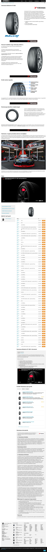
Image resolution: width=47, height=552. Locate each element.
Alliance (25, 524)
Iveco (30, 541)
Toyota (41, 541)
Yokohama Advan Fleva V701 (28, 396)
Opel (35, 541)
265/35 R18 (18, 344)
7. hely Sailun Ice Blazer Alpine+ (19, 540)
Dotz (30, 535)
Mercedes (36, 538)
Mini (35, 539)
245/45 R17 (18, 325)
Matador (36, 524)
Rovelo (36, 528)
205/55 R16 (18, 240)
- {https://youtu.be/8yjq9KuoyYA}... (28, 403)
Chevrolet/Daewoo (26, 540)
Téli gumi (3, 531)
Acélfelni (3, 540)
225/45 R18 (18, 279)
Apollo (25, 525)
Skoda (41, 538)
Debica (25, 528)
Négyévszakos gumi (4, 532)
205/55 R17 (18, 242)
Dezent (30, 534)
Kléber (30, 529)
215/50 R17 (18, 262)
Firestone (25, 530)
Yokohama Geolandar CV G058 (28, 416)
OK (44, 550)
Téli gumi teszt (4, 535)
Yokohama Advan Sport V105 (28, 401)
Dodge (25, 543)
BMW (25, 540)
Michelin (36, 525)
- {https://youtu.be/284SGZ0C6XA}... (28, 418)
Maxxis (36, 525)
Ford (30, 539)
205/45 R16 (18, 227)
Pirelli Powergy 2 (8, 218)
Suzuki (41, 540)
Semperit (42, 524)
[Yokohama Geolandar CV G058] (19, 418)
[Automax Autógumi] (3, 1)
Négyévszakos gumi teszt (5, 536)
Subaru (41, 540)
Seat (35, 543)
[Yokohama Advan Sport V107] (19, 408)
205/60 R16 (18, 244)
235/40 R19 (18, 309)
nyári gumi (22, 353)
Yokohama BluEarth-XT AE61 (28, 411)
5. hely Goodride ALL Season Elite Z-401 (19, 535)
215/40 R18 (18, 246)
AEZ (24, 534)
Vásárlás (44, 220)
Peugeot (36, 541)
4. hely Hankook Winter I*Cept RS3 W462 (19, 532)
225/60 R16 (18, 299)
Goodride (31, 526)
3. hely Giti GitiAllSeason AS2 (19, 529)
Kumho (30, 529)
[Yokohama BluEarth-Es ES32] (19, 393)
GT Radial (31, 527)
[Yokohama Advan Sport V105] (19, 403)
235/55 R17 (18, 316)
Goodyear (31, 526)
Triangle (42, 526)
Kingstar (31, 528)
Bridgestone (25, 526)
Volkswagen (42, 542)
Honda (30, 540)
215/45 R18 (18, 259)
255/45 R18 (18, 342)
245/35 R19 (18, 318)
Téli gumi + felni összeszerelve (6, 538)
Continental (25, 527)
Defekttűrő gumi (4, 533)
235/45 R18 (18, 312)
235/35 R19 (18, 303)
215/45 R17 (18, 257)
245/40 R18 (18, 320)
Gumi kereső (3, 528)
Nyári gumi (3, 532)
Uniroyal (42, 527)
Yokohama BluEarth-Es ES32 (28, 391)
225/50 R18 (18, 290)
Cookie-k (3, 527)
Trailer (41, 541)
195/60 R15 (18, 223)
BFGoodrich (25, 526)
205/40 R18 (18, 225)
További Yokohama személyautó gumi (23, 426)
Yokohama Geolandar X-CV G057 (28, 421)
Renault (36, 542)
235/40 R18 (18, 305)
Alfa (24, 538)
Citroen (25, 541)
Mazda (30, 543)
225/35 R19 (18, 272)
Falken (25, 529)
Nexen (36, 526)
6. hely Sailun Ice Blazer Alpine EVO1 (19, 537)
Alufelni (3, 539)
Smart (41, 539)
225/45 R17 (18, 277)
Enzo (35, 534)
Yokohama (42, 529)
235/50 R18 (18, 314)
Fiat (30, 538)
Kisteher (23, 388)
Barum (25, 525)
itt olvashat (4, 549)
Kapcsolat (3, 525)
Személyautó (19, 388)
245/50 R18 (18, 331)
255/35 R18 (18, 338)
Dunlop (25, 529)
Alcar (24, 535)
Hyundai (31, 540)
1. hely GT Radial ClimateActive (19, 525)
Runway (36, 529)
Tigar (41, 525)
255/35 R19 (18, 340)
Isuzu (30, 541)
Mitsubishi (36, 540)
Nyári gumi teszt (4, 536)
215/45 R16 (18, 251)
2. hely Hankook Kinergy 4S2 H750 (18, 528)
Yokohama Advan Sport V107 (28, 406)
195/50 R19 (18, 220)
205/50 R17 (18, 236)
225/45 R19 (18, 283)
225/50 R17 (18, 286)
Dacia (25, 542)
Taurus (41, 525)
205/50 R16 (18, 233)
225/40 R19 (18, 275)
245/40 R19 (18, 322)
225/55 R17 (18, 294)
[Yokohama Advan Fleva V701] (19, 398)
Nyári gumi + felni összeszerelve (6, 539)
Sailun (36, 529)
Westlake (42, 529)
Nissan (36, 540)
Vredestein (42, 528)
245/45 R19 (18, 329)
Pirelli (36, 527)
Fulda (30, 524)
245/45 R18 (18, 327)
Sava (35, 530)
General (31, 525)
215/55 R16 (18, 264)
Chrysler (25, 541)
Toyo (41, 526)
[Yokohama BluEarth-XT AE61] (19, 413)
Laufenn (31, 530)
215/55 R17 (18, 268)
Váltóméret (3, 529)
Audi (24, 539)
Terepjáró (27, 388)
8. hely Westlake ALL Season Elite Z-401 (19, 542)
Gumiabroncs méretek (5, 529)
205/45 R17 (18, 229)
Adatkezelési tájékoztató (5, 526)
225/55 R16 (18, 292)
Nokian (36, 526)
